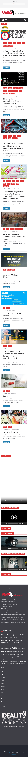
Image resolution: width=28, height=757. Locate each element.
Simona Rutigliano (15, 96)
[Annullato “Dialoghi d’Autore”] (14, 260)
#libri (14, 642)
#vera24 (4, 651)
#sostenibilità (21, 648)
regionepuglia (12, 661)
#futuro (21, 640)
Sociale (11, 45)
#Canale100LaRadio (15, 637)
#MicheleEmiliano (22, 642)
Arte (4, 229)
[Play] (3, 523)
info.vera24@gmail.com (6, 610)
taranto (3, 663)
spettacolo (23, 661)
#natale (7, 645)
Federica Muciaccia (15, 429)
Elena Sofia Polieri (14, 231)
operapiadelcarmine (16, 659)
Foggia (2, 683)
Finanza (10, 135)
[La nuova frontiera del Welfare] (14, 298)
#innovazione (10, 642)
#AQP (3, 635)
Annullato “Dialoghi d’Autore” (10, 276)
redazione (13, 272)
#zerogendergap (12, 651)
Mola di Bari (8, 659)
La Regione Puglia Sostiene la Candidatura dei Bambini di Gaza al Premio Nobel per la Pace (14, 54)
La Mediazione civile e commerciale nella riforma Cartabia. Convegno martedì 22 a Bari (13, 354)
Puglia (23, 43)
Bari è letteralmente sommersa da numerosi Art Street (14, 236)
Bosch (5, 396)
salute (17, 661)
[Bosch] (14, 381)
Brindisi (3, 677)
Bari (4, 181)
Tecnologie (5, 93)
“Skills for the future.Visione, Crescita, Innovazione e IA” (12, 101)
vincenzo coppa (22, 663)
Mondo (10, 43)
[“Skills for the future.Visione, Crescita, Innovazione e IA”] (14, 79)
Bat (2, 674)
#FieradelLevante (14, 640)
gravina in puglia (10, 657)
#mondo (3, 645)
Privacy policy (4, 701)
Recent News (5, 45)
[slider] (13, 523)
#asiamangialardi (12, 634)
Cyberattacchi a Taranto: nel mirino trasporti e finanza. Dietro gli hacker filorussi (13, 147)
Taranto (3, 686)
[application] (14, 517)
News (14, 43)
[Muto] (22, 523)
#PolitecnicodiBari (5, 648)
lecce (18, 657)
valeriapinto (15, 663)
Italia (15, 135)
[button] (14, 517)
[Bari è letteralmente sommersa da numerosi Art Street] (14, 219)
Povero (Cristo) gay (10, 432)
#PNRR (22, 645)
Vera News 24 (12, 93)
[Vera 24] (3, 20)
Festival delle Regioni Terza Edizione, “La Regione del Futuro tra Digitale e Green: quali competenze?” (14, 195)
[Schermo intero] (25, 523)
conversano (9, 654)
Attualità (5, 43)
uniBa (10, 663)
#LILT (17, 642)
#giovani (3, 643)
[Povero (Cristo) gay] (14, 417)
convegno (3, 654)
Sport (21, 90)
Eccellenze (16, 88)
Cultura (10, 88)
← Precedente (5, 448)
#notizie (12, 645)
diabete (18, 654)
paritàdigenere (5, 661)
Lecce (4, 269)
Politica (18, 43)
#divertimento (5, 640)
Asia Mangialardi (15, 48)
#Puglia (13, 647)
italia (15, 657)
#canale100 (4, 638)
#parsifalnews (17, 645)
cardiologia (21, 651)
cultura (14, 654)
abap (17, 651)
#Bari (21, 634)
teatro (7, 663)
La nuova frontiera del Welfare (12, 314)
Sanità (8, 183)
